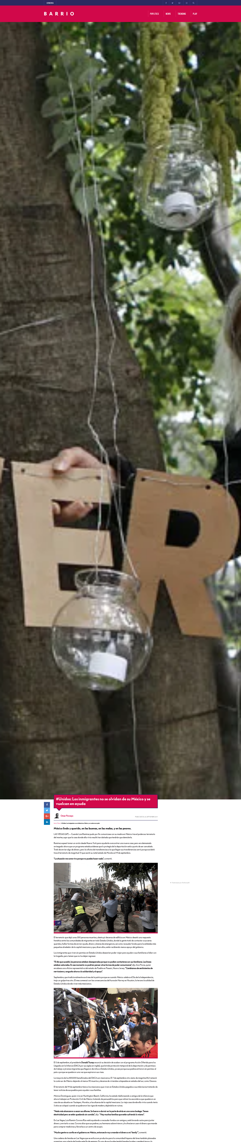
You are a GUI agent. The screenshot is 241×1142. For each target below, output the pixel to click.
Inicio (55, 823)
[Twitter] (172, 3)
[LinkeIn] (47, 822)
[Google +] (179, 3)
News (59, 823)
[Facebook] (166, 3)
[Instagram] (186, 3)
